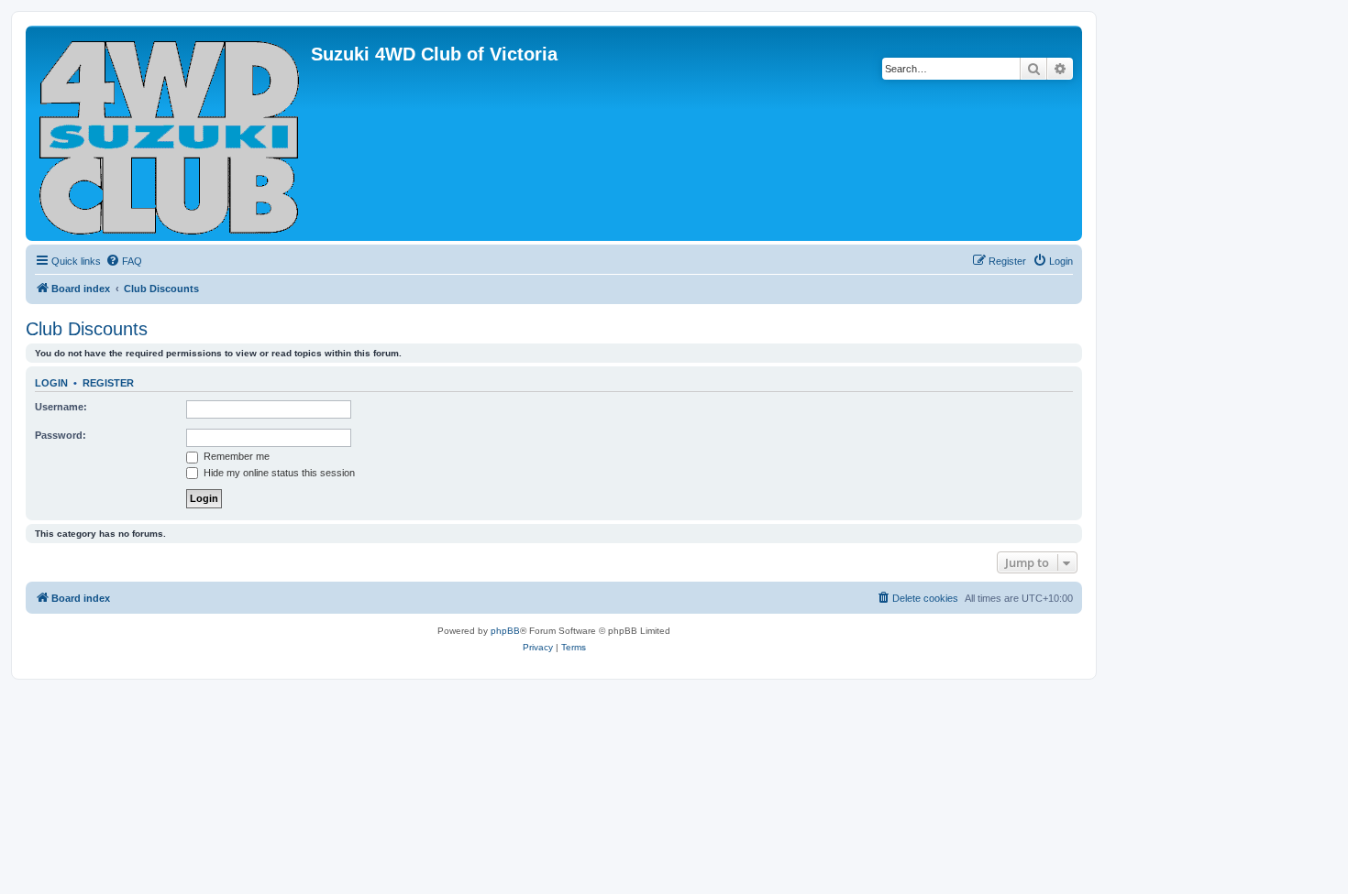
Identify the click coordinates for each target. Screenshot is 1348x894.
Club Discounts (87, 329)
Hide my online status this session (278, 472)
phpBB (505, 631)
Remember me (235, 456)
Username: (61, 406)
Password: (60, 435)
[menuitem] (123, 261)
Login (51, 382)
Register (108, 382)
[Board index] (170, 133)
